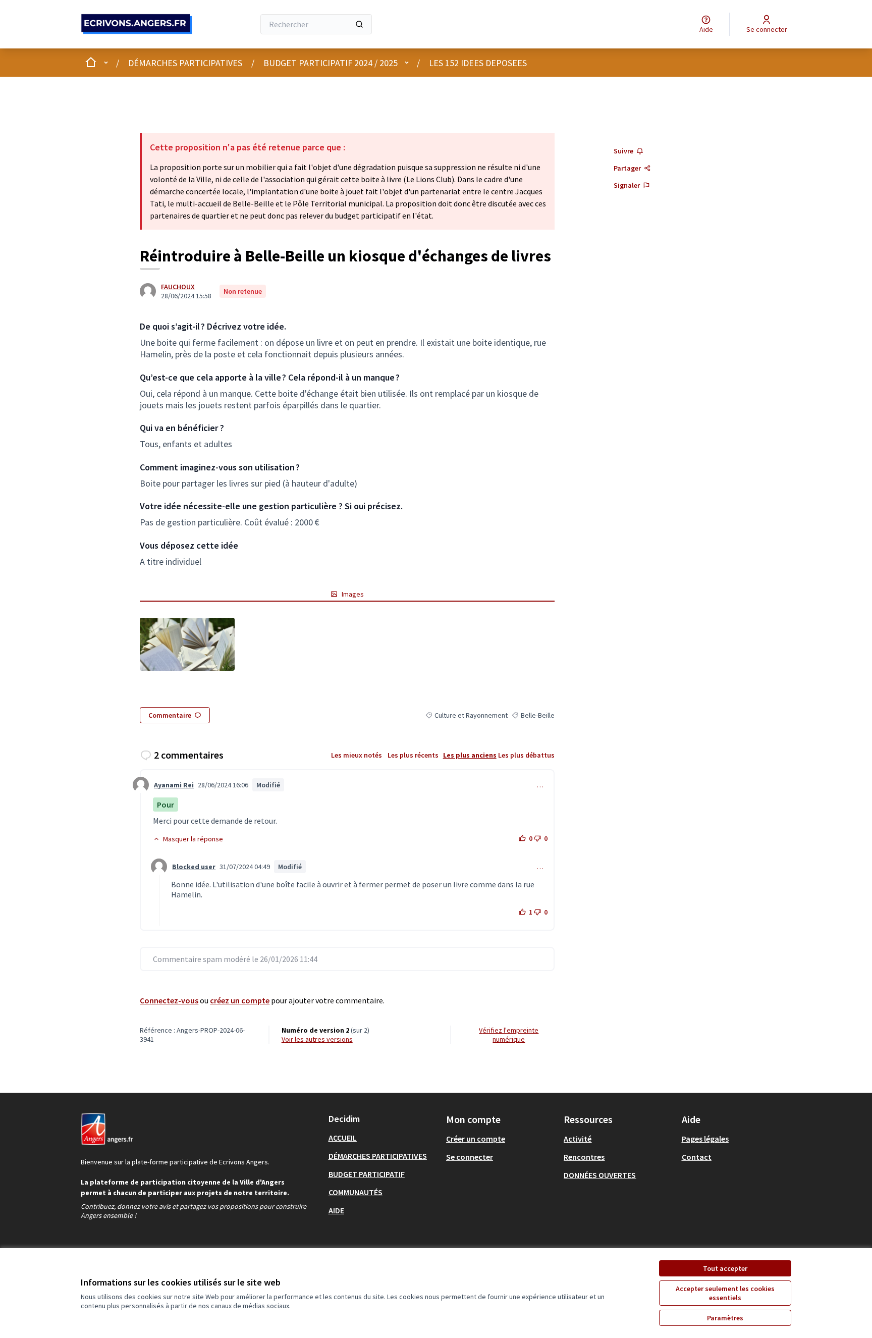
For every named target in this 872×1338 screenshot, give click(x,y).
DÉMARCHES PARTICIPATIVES (185, 63)
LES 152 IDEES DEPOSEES (478, 63)
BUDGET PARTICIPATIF (367, 1174)
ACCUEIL (343, 1138)
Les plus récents (413, 755)
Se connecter (469, 1157)
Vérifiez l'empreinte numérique (508, 1035)
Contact (697, 1157)
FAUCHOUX (178, 286)
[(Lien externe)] (187, 644)
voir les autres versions (317, 1039)
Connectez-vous (169, 1000)
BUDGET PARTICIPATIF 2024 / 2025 (330, 63)
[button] (188, 838)
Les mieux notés (356, 755)
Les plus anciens (470, 755)
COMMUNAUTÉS (356, 1192)
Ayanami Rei (174, 784)
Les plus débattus (526, 755)
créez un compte (239, 1000)
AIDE (336, 1210)
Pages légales (705, 1139)
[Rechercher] (359, 24)
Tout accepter (725, 1268)
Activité (577, 1139)
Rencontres (584, 1157)
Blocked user (193, 866)
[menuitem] (383, 1138)
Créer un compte (475, 1139)
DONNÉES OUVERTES (600, 1175)
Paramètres (725, 1317)
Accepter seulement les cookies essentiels (725, 1293)
